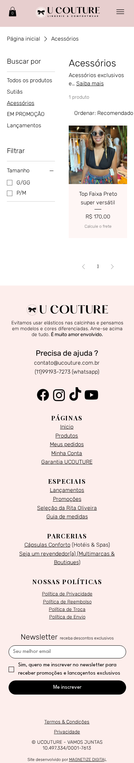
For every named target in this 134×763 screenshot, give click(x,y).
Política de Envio (67, 617)
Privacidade (67, 732)
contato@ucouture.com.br (67, 362)
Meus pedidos (67, 444)
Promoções (67, 499)
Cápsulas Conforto (47, 544)
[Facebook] (43, 395)
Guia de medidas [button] (67, 516)
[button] (12, 11)
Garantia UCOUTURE (66, 462)
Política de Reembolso (67, 602)
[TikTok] (75, 395)
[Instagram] (59, 395)
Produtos (66, 435)
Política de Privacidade (67, 594)
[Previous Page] (83, 266)
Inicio (67, 426)
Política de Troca (67, 609)
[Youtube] (91, 395)
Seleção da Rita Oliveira (67, 508)
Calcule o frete (98, 226)
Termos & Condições (66, 722)
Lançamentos (67, 490)
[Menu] (120, 12)
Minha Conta (66, 453)
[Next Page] (112, 266)
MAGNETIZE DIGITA (86, 759)
